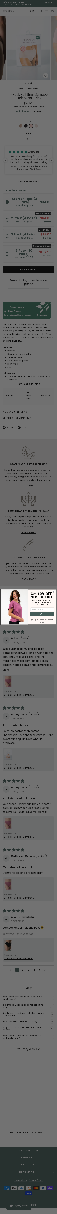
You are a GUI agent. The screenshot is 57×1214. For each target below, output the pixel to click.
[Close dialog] (54, 591)
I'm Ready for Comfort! (42, 614)
